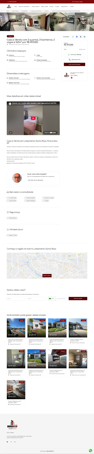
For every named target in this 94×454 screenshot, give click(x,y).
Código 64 (10, 36)
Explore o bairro (47, 275)
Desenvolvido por (43, 451)
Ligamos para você (75, 59)
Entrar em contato (78, 298)
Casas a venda (35, 6)
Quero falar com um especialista (35, 180)
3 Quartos (46, 11)
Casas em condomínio (24, 6)
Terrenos (51, 6)
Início (16, 6)
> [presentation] (90, 23)
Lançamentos (64, 6)
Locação (57, 6)
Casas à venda (15, 11)
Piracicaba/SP (24, 11)
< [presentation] (3, 23)
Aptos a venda (44, 6)
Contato (72, 6)
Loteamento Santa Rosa (36, 11)
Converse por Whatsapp (75, 54)
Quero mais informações (74, 64)
